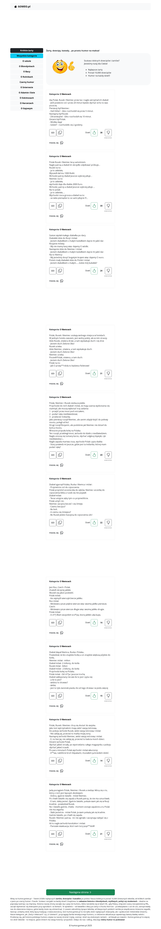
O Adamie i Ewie (27, 92)
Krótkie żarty (26, 50)
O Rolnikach (27, 76)
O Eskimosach (27, 97)
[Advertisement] (80, 29)
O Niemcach (65, 94)
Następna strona (79, 892)
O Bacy (26, 71)
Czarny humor (27, 82)
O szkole (27, 61)
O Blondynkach (26, 66)
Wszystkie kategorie (27, 55)
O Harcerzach (26, 103)
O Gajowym (27, 108)
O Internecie (27, 87)
